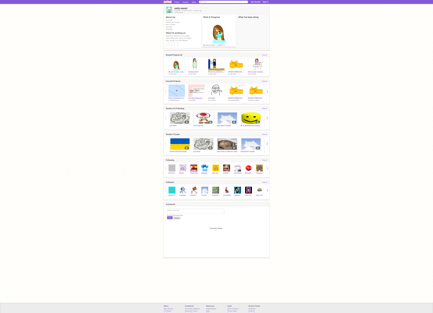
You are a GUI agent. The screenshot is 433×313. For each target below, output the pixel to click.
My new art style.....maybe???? (214, 45)
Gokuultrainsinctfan (194, 195)
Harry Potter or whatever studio (227, 151)
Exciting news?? (193, 72)
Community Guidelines (192, 309)
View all (264, 55)
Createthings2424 (183, 195)
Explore (185, 2)
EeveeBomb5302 (234, 100)
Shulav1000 (194, 173)
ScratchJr (252, 311)
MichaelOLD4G (249, 173)
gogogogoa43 (205, 173)
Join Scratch (255, 2)
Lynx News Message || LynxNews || (196, 98)
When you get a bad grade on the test (256, 72)
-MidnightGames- (175, 100)
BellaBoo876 (238, 195)
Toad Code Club (198, 126)
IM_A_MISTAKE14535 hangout (250, 126)
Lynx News (211, 98)
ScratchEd (252, 309)
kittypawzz (259, 173)
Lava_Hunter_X (249, 195)
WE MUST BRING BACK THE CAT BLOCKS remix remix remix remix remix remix (236, 72)
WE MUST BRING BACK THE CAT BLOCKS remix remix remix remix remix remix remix (236, 98)
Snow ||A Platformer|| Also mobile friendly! (176, 98)
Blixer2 (181, 173)
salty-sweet (173, 74)
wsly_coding (260, 195)
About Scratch (168, 309)
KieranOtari (238, 173)
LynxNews (193, 100)
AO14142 (171, 173)
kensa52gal (227, 195)
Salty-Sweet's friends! (224, 126)
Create (176, 2)
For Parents (167, 311)
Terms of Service (232, 309)
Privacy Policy (232, 311)
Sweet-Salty (216, 195)
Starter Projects (211, 309)
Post (169, 218)
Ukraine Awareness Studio (178, 151)
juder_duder (216, 173)
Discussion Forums (191, 311)
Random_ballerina (254, 100)
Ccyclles (204, 195)
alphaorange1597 (172, 195)
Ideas (194, 2)
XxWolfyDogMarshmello (227, 173)
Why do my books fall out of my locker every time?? (216, 72)
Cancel (177, 218)
